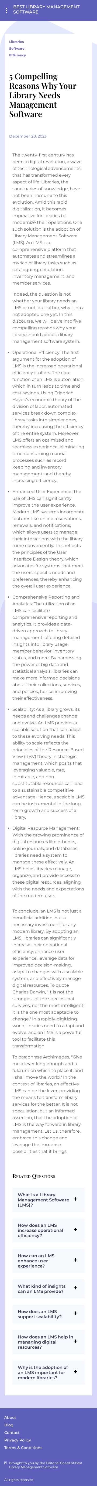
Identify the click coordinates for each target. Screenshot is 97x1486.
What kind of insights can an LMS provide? (41, 1289)
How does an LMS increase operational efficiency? (40, 1230)
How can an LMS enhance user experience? (36, 1261)
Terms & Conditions (23, 1447)
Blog (8, 1425)
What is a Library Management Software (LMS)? (43, 1200)
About (10, 1417)
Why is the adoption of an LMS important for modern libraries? (43, 1372)
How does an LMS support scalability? (40, 1314)
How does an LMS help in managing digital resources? (45, 1342)
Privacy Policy (17, 1440)
